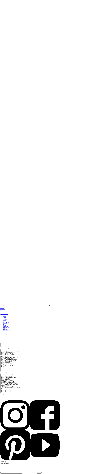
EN (3, 95)
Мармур (4, 261)
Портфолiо (5, 90)
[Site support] (4, 314)
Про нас (2, 308)
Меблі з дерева (6, 322)
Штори (4, 259)
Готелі (4, 255)
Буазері (4, 325)
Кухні (4, 321)
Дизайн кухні (5, 335)
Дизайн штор (5, 329)
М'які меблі (5, 323)
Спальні (4, 256)
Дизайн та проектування (7, 332)
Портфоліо (5, 319)
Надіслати (39, 472)
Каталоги (2, 310)
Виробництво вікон (7, 327)
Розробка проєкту (6, 333)
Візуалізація (5, 265)
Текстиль (4, 263)
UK (3, 94)
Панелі (4, 260)
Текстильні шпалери (7, 330)
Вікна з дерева (5, 326)
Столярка (4, 262)
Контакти (5, 91)
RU (3, 93)
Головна (4, 316)
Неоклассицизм (6, 266)
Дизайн (4, 98)
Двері (4, 257)
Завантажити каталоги (7, 337)
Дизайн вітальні (6, 334)
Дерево (4, 320)
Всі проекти (5, 97)
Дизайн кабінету (6, 336)
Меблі (4, 258)
